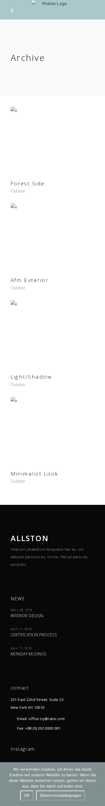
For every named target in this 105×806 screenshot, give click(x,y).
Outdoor (18, 191)
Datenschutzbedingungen (60, 795)
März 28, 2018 (21, 610)
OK (26, 795)
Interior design (27, 615)
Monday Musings (29, 654)
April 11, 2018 (21, 629)
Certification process (34, 634)
